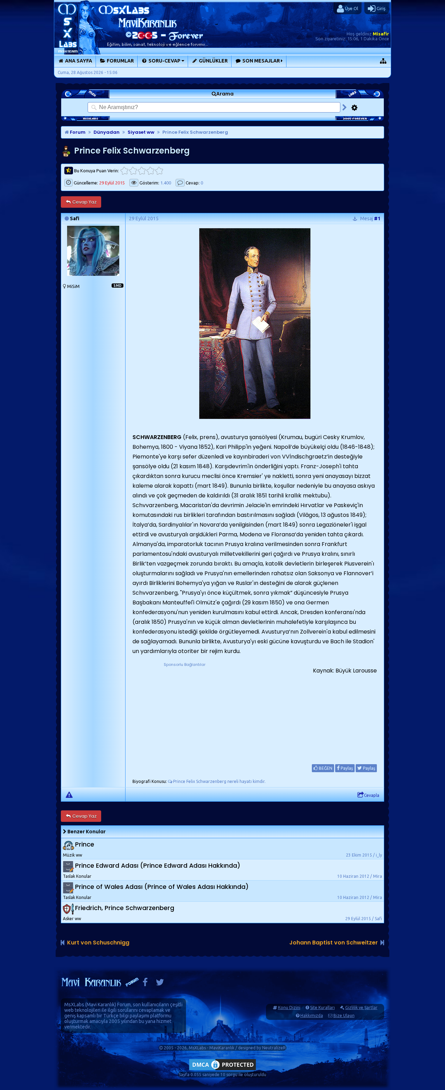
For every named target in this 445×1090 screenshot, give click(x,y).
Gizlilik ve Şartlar (361, 1007)
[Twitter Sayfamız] (160, 984)
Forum (77, 132)
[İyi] (150, 170)
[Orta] (141, 170)
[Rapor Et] (69, 794)
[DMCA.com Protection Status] (222, 1070)
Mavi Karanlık (101, 1004)
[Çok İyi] (159, 170)
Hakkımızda (311, 1015)
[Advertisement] (184, 711)
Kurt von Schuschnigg (98, 943)
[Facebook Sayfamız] (145, 984)
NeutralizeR (274, 1048)
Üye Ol (351, 8)
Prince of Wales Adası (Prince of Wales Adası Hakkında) (162, 887)
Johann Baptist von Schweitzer (333, 943)
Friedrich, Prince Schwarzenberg (124, 908)
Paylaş (346, 768)
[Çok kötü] (124, 170)
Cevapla (371, 795)
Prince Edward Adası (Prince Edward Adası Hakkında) (157, 865)
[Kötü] (133, 170)
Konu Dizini (289, 1007)
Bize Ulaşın (344, 1015)
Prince (84, 844)
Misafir (381, 33)
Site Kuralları (322, 1007)
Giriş (380, 8)
